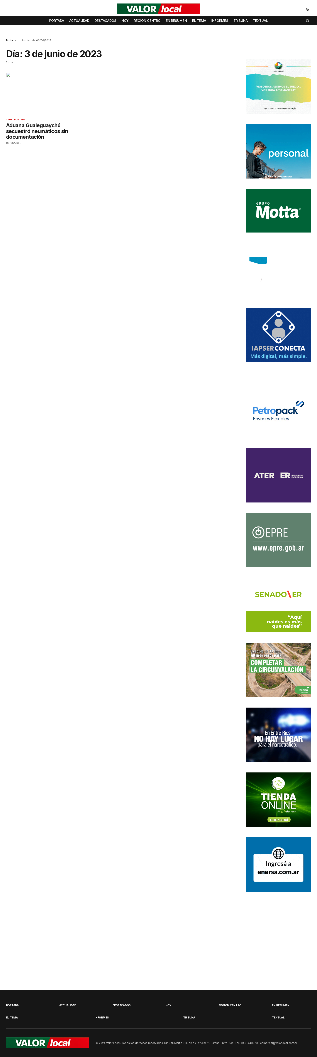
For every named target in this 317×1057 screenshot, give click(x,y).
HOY (10, 120)
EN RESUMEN (281, 1005)
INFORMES (102, 1017)
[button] (307, 9)
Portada (11, 40)
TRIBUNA (189, 1017)
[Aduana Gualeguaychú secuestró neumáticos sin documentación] (44, 94)
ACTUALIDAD (67, 1005)
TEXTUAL (278, 1017)
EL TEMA (12, 1017)
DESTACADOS (121, 1005)
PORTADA (19, 120)
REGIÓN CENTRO (230, 1005)
